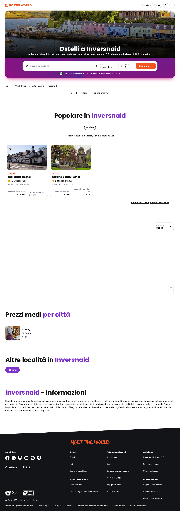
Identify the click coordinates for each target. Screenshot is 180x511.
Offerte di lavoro (150, 471)
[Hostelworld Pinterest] (33, 458)
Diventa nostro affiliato (153, 491)
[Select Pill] (165, 5)
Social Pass (112, 457)
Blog (109, 464)
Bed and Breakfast (78, 471)
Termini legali (43, 506)
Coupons (58, 506)
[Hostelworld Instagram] (20, 458)
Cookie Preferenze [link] (137, 506)
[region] (90, 258)
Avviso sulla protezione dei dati (19, 506)
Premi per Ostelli (114, 478)
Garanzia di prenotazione (118, 471)
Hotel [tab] (84, 93)
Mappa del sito (118, 506)
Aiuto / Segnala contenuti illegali (84, 491)
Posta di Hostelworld (152, 498)
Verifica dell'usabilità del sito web (92, 506)
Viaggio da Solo (114, 484)
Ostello (12, 174)
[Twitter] (14, 458)
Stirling (12, 370)
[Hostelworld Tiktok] (39, 458)
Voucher (69, 506)
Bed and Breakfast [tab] (101, 93)
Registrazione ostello (152, 484)
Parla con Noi (76, 484)
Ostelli (72, 457)
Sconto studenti (114, 491)
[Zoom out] (171, 292)
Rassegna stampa (151, 464)
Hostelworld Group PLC (153, 457)
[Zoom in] (171, 287)
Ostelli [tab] (74, 93)
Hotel (72, 464)
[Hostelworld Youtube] (26, 458)
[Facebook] (7, 458)
